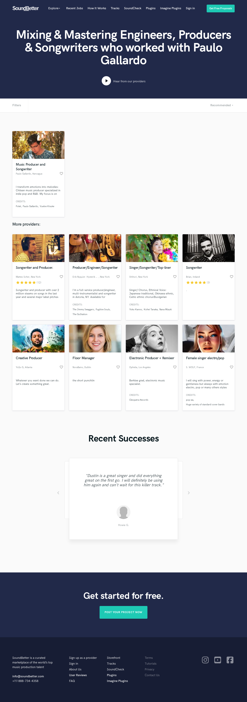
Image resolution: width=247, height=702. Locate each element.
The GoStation (80, 314)
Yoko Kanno (135, 309)
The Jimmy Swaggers (83, 309)
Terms (149, 658)
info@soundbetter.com (28, 676)
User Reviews (78, 675)
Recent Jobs (74, 8)
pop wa (189, 400)
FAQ (72, 681)
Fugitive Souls (103, 309)
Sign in (190, 8)
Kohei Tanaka (151, 309)
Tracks (115, 8)
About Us (75, 669)
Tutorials (150, 664)
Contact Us (152, 675)
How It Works (97, 8)
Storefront (113, 658)
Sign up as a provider (83, 658)
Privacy (149, 669)
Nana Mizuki (165, 309)
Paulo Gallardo (30, 206)
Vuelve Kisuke (47, 206)
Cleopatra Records (138, 400)
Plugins (151, 8)
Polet (18, 206)
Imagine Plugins (170, 8)
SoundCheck (132, 8)
